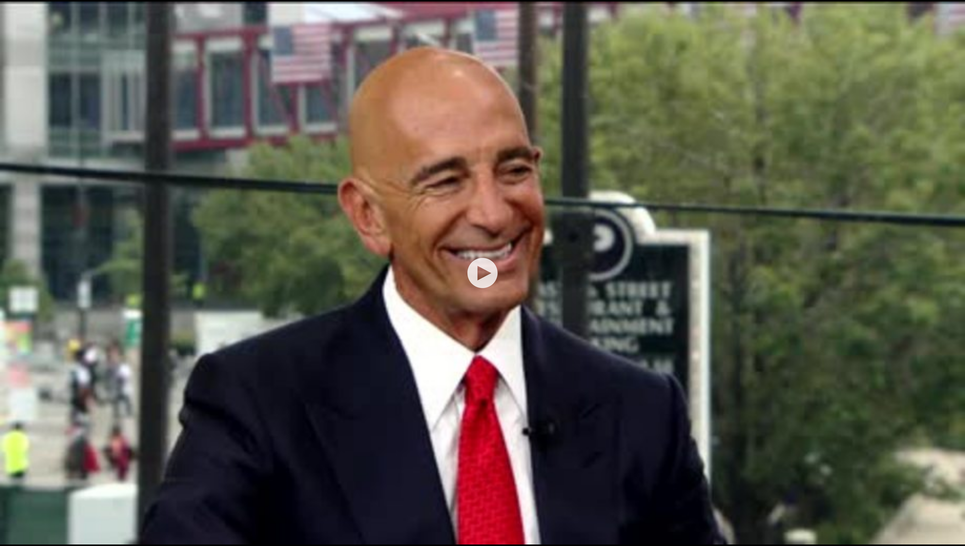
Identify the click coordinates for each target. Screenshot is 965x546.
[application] (482, 273)
